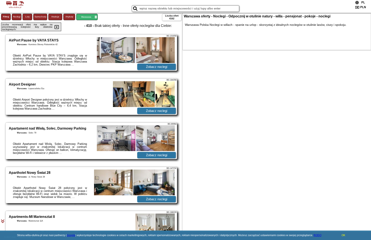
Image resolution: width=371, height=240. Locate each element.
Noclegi (16, 16)
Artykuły (69, 16)
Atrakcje (55, 16)
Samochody (40, 16)
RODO (317, 235)
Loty (27, 16)
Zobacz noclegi (156, 67)
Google (71, 235)
